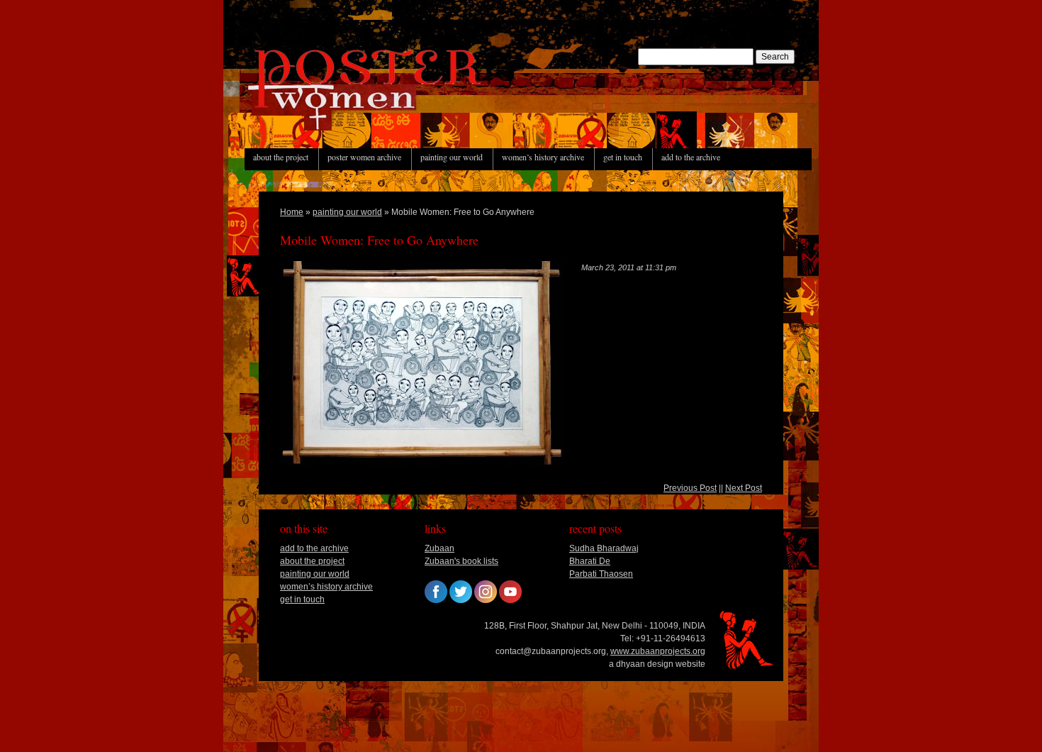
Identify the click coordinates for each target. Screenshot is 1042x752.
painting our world (451, 156)
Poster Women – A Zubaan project (336, 130)
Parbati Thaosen (601, 574)
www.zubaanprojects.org (657, 651)
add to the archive (690, 156)
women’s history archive (543, 156)
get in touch (622, 156)
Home (291, 212)
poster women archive (364, 156)
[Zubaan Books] (436, 600)
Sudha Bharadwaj (604, 548)
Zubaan (439, 548)
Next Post (743, 488)
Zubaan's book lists (461, 561)
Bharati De (589, 561)
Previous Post (690, 488)
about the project (280, 156)
